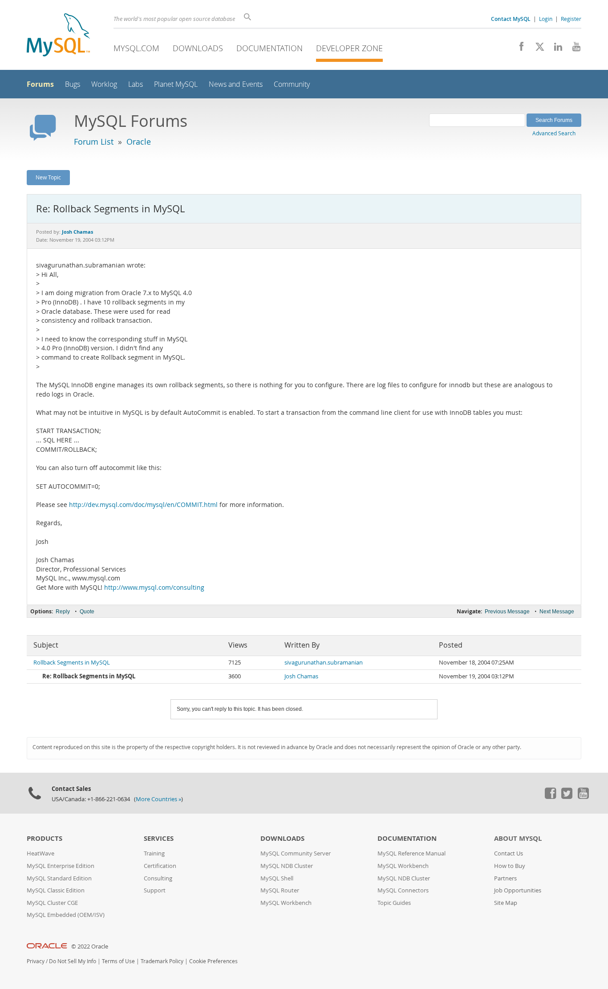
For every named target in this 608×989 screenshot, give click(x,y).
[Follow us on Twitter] (566, 796)
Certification (160, 866)
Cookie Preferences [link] (213, 961)
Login (545, 18)
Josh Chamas (301, 676)
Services (159, 838)
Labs (135, 84)
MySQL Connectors (403, 890)
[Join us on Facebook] (518, 49)
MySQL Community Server (295, 853)
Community (292, 84)
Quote (87, 611)
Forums (40, 84)
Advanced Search (554, 133)
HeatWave (40, 853)
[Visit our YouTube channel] (573, 49)
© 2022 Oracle (89, 946)
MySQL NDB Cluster (286, 866)
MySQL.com (136, 48)
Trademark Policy (162, 961)
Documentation (269, 48)
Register (571, 18)
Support (155, 890)
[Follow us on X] (536, 49)
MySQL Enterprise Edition (60, 866)
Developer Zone (349, 48)
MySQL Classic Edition (56, 890)
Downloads (198, 48)
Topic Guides (394, 903)
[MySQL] (58, 36)
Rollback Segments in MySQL (71, 662)
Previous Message (507, 611)
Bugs (72, 84)
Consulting (158, 878)
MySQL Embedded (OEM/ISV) (66, 915)
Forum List (93, 141)
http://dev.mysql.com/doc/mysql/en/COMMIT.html (143, 505)
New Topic (48, 177)
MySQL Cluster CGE (52, 903)
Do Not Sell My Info (72, 961)
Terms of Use (118, 961)
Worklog (104, 84)
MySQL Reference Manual (411, 853)
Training (154, 853)
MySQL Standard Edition (59, 878)
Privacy (36, 961)
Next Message (556, 611)
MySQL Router (279, 890)
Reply (63, 611)
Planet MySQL (176, 84)
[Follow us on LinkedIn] (555, 49)
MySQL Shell (276, 878)
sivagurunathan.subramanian (323, 662)
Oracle (138, 141)
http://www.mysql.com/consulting (154, 588)
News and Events (236, 84)
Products (44, 838)
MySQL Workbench (286, 903)
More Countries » (158, 799)
